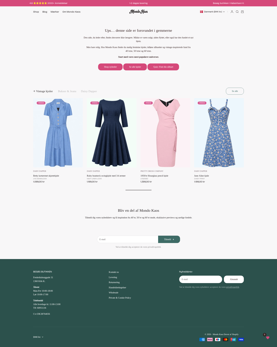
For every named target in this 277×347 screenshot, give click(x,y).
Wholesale (113, 292)
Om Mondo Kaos (71, 11)
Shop (36, 11)
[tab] (43, 91)
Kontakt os (114, 272)
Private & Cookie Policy (120, 298)
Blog (44, 11)
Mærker (55, 11)
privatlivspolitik (232, 287)
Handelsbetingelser (117, 287)
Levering (113, 277)
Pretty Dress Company (152, 171)
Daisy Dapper (39, 171)
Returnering (114, 282)
